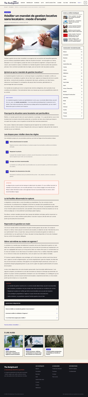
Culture (65, 2)
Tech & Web (72, 82)
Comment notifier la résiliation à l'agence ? (17, 313)
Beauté (72, 91)
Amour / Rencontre (72, 88)
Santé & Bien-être (51, 2)
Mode (72, 100)
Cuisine (59, 2)
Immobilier (30, 2)
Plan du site (55, 376)
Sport (72, 85)
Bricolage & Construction (72, 94)
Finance (72, 116)
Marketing (72, 97)
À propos (54, 371)
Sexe (72, 103)
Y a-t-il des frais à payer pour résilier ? (16, 317)
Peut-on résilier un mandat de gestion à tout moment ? (20, 309)
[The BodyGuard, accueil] (11, 2)
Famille (72, 109)
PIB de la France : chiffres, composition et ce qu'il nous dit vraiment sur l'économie (34, 353)
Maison (23, 2)
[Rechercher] (85, 2)
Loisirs (72, 79)
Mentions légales (73, 368)
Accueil (6, 7)
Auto (42, 2)
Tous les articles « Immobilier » (11, 324)
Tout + (79, 2)
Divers (72, 76)
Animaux (72, 106)
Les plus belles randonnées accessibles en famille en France (53, 353)
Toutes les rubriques (57, 368)
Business (36, 2)
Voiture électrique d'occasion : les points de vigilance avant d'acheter (13, 353)
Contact (54, 374)
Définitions (73, 2)
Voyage (72, 113)
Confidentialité (72, 371)
